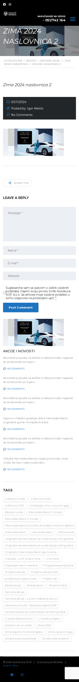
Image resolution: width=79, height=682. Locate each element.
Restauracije (13, 585)
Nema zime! (66, 532)
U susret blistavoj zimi (19, 618)
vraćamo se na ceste (18, 625)
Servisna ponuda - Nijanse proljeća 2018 (31, 605)
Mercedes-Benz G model (45, 512)
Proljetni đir (49, 578)
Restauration (35, 585)
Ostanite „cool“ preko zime (23, 558)
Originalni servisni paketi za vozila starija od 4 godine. (39, 538)
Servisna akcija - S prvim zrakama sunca (31, 598)
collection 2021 (14, 505)
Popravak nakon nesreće (21, 565)
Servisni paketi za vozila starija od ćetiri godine (35, 611)
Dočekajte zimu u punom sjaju (49, 505)
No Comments (21, 115)
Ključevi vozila (14, 512)
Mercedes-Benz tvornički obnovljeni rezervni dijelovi (39, 525)
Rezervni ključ (58, 585)
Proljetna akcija (15, 572)
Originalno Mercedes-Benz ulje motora (30, 552)
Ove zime (52, 558)
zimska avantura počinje (20, 638)
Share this (20, 182)
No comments (16, 368)
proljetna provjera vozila (20, 578)
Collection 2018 (15, 498)
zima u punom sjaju (60, 631)
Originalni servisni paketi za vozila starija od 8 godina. (39, 545)
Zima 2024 (44, 625)
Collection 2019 (40, 498)
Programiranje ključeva (58, 565)
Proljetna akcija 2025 (44, 572)
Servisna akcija (14, 592)
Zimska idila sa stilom (55, 638)
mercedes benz (15, 532)
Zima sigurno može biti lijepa (24, 631)
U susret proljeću (49, 618)
